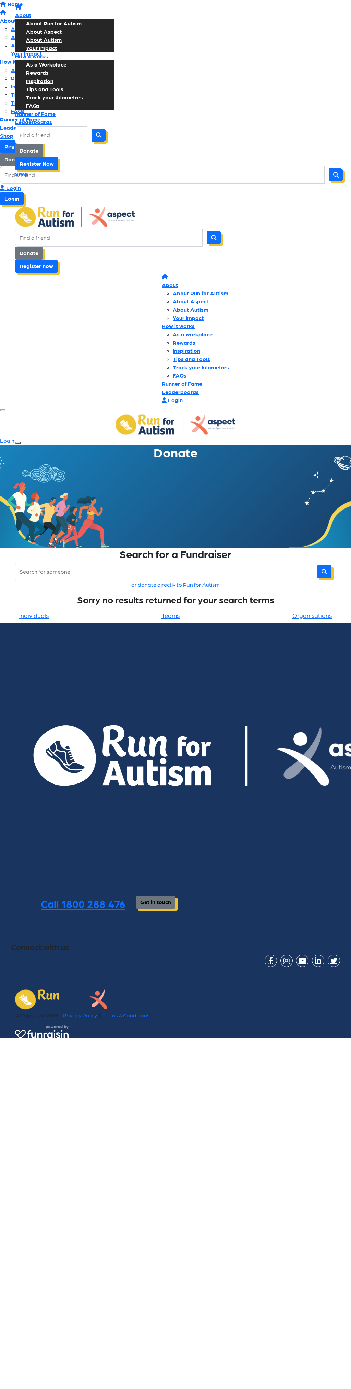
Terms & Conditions (126, 1015)
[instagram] (286, 961)
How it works (31, 56)
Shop (21, 174)
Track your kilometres (201, 367)
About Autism (44, 39)
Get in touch (155, 902)
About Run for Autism (54, 23)
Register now (36, 266)
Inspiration (39, 80)
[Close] (18, 443)
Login (13, 187)
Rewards (37, 72)
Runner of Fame (35, 113)
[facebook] (271, 961)
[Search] (99, 135)
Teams (170, 615)
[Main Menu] (2, 410)
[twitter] (334, 961)
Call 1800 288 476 (83, 903)
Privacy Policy (80, 1015)
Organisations (312, 615)
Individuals (34, 615)
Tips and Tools (44, 89)
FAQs (33, 105)
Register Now (37, 163)
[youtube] (302, 961)
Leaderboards (33, 122)
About (23, 15)
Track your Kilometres (54, 97)
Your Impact (41, 48)
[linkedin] (318, 961)
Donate (29, 150)
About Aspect (44, 31)
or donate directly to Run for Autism (175, 584)
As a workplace (193, 334)
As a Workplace (46, 64)
